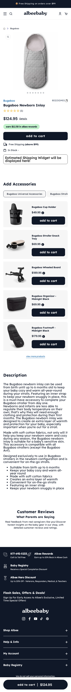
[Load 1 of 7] (27, 92)
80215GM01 (58, 100)
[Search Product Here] (11, 13)
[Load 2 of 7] (30, 92)
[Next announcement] (66, 4)
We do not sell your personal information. (35, 676)
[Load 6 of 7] (40, 92)
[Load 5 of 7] (38, 92)
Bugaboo (14, 28)
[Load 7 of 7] (43, 92)
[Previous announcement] (4, 4)
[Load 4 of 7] (35, 92)
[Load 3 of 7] (33, 92)
